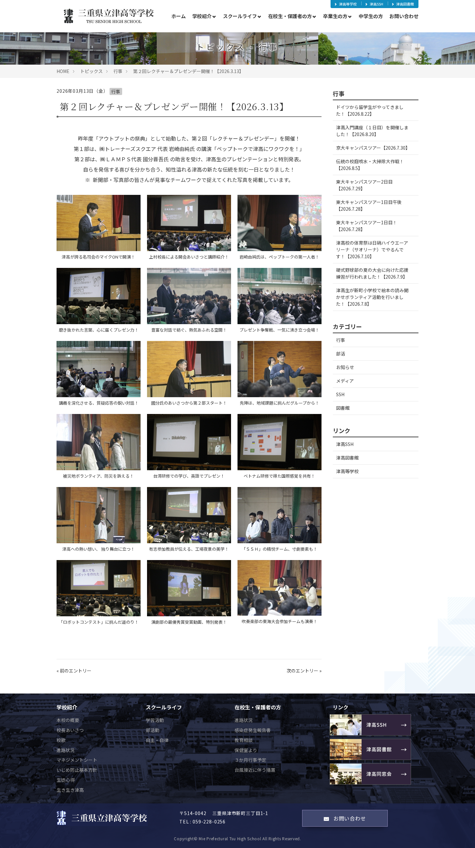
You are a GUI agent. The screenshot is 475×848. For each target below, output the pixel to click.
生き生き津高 (70, 790)
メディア (345, 380)
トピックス (91, 71)
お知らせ (345, 367)
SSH (340, 394)
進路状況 (66, 750)
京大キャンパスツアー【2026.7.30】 (373, 147)
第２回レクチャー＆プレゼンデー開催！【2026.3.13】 (188, 71)
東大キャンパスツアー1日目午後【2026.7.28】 (369, 205)
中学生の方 (371, 16)
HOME (63, 71)
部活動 (152, 730)
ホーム (178, 16)
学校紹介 (202, 16)
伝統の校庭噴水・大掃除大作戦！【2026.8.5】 (370, 164)
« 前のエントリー (74, 670)
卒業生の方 (335, 16)
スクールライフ (240, 16)
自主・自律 (157, 740)
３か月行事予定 (250, 760)
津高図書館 (405, 3)
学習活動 (155, 720)
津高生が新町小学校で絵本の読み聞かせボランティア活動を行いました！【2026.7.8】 (372, 297)
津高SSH (376, 3)
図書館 (343, 408)
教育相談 (244, 740)
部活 (340, 353)
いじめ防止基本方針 (77, 770)
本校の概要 (68, 720)
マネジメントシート (77, 760)
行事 (117, 71)
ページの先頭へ (461, 834)
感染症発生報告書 (253, 730)
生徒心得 (66, 780)
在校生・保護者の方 (290, 16)
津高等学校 (348, 3)
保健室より (246, 750)
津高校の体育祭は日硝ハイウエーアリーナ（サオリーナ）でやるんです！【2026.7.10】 (372, 249)
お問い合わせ (403, 16)
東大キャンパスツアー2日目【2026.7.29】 (364, 185)
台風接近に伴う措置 (255, 770)
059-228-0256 (209, 821)
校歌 (61, 740)
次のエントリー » (304, 670)
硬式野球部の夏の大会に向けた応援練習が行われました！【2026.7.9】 (372, 273)
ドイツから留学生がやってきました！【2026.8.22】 (370, 110)
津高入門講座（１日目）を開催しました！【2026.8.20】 (372, 130)
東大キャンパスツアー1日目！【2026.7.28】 (366, 225)
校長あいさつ (70, 730)
